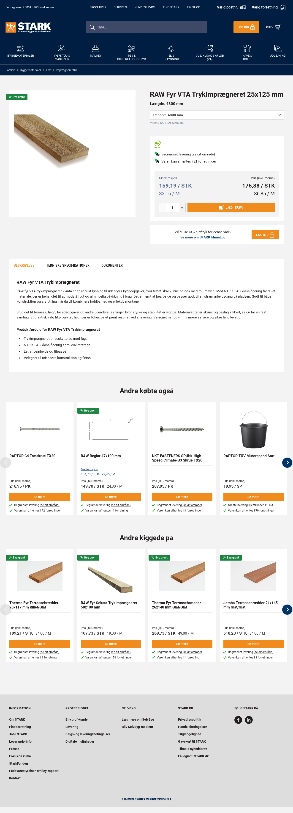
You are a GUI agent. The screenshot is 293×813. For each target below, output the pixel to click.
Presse (14, 749)
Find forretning (20, 727)
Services (120, 7)
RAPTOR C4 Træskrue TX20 (32, 456)
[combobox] (146, 27)
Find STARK (171, 7)
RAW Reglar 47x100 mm (101, 456)
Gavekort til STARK (192, 741)
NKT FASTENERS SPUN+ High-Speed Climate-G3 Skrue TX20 (177, 458)
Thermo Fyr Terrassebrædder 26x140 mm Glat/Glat (176, 605)
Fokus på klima (20, 756)
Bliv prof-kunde (76, 719)
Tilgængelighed (189, 734)
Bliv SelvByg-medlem (137, 727)
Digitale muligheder (79, 741)
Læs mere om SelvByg (138, 719)
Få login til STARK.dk (193, 756)
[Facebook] (239, 723)
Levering (71, 727)
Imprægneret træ (67, 70)
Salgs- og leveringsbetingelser (87, 734)
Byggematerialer (30, 70)
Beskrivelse (24, 265)
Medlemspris (89, 469)
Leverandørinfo (20, 741)
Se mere (40, 497)
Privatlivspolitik (189, 719)
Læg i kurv (234, 207)
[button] (287, 463)
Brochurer (98, 7)
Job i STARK (18, 734)
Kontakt (15, 778)
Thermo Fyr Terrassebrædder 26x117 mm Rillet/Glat (33, 605)
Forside (10, 70)
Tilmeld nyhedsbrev (192, 749)
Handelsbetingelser (192, 727)
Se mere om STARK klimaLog (202, 237)
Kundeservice (145, 7)
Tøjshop (193, 7)
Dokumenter (112, 265)
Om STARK (17, 719)
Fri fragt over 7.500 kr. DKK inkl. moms (29, 7)
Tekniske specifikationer (68, 265)
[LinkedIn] (249, 723)
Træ (48, 70)
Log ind (262, 235)
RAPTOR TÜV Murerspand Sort (248, 456)
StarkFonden (18, 763)
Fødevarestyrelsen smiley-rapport (34, 771)
